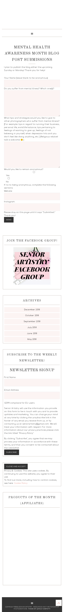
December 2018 (32, 310)
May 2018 (31, 339)
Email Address (11, 390)
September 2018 (32, 321)
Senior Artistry (32, 15)
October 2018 (32, 315)
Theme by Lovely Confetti (39, 609)
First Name (9, 377)
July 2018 (31, 327)
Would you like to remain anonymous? (30, 192)
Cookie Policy (20, 483)
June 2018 (32, 333)
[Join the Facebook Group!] (32, 266)
